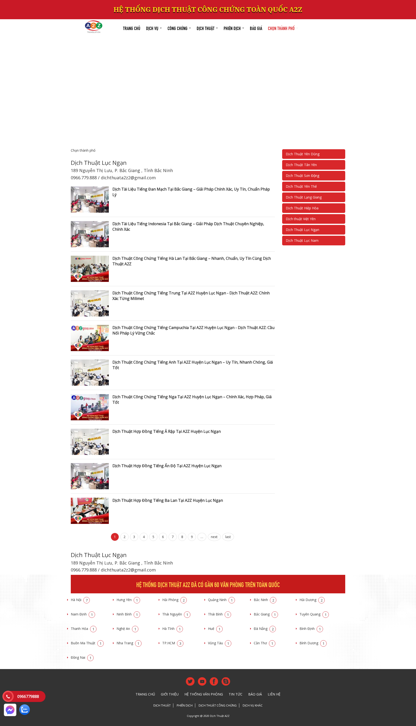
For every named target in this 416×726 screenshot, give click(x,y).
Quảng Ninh (220, 599)
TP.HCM (171, 643)
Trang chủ (131, 28)
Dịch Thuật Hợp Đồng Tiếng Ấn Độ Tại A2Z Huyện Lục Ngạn (166, 465)
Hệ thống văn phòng (203, 694)
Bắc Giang (265, 614)
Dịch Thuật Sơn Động (302, 175)
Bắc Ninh (264, 599)
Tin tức (235, 694)
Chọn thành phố (282, 28)
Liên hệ (274, 694)
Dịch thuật (206, 28)
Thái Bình (218, 614)
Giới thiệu (170, 694)
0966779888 (28, 696)
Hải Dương (311, 599)
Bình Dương (312, 643)
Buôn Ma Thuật (86, 643)
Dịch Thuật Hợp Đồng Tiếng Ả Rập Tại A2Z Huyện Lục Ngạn (166, 431)
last (228, 536)
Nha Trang (128, 643)
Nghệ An (126, 628)
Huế (214, 628)
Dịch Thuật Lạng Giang (304, 197)
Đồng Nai (81, 657)
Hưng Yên (127, 599)
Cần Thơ (263, 643)
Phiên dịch (233, 28)
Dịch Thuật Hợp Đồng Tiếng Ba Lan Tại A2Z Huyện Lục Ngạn (167, 500)
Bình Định (310, 628)
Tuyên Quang (313, 614)
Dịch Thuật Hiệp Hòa (302, 208)
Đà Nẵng (264, 628)
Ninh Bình (127, 614)
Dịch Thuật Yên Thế (301, 186)
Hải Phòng (173, 599)
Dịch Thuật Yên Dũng (302, 154)
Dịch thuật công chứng (218, 705)
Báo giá (256, 28)
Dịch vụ (152, 28)
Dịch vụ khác (253, 705)
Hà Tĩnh (171, 628)
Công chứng (178, 28)
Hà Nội (79, 599)
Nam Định (82, 614)
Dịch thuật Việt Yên (301, 219)
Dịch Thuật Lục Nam (302, 240)
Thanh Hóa (82, 628)
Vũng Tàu (218, 643)
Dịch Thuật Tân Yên (301, 164)
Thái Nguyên (175, 614)
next (214, 536)
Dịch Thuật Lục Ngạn (302, 229)
